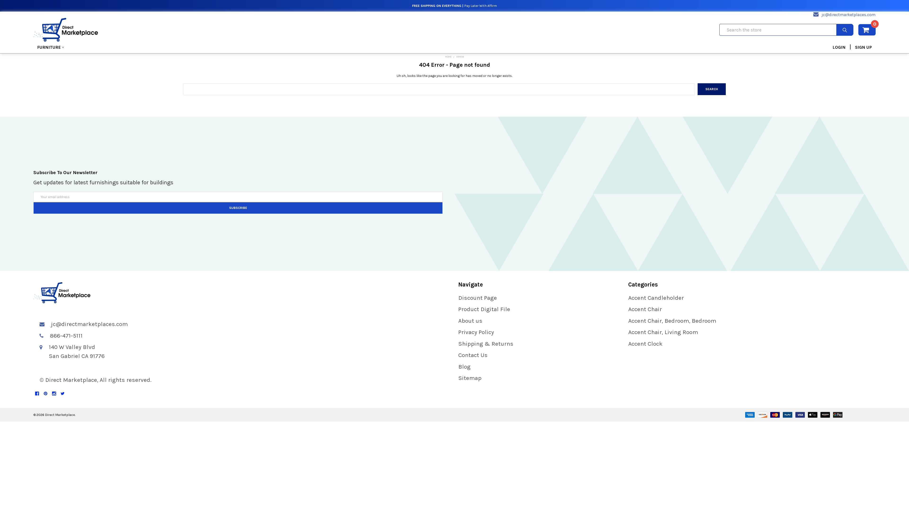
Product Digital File (484, 309)
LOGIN (839, 47)
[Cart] (867, 29)
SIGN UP (863, 47)
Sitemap (469, 377)
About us (470, 320)
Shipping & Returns (485, 343)
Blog (464, 366)
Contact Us (473, 355)
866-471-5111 (66, 335)
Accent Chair (645, 309)
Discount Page (477, 297)
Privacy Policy (476, 332)
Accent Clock (645, 343)
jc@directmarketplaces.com (849, 14)
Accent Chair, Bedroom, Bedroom (672, 320)
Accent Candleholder (656, 297)
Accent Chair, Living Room (663, 332)
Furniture (49, 47)
